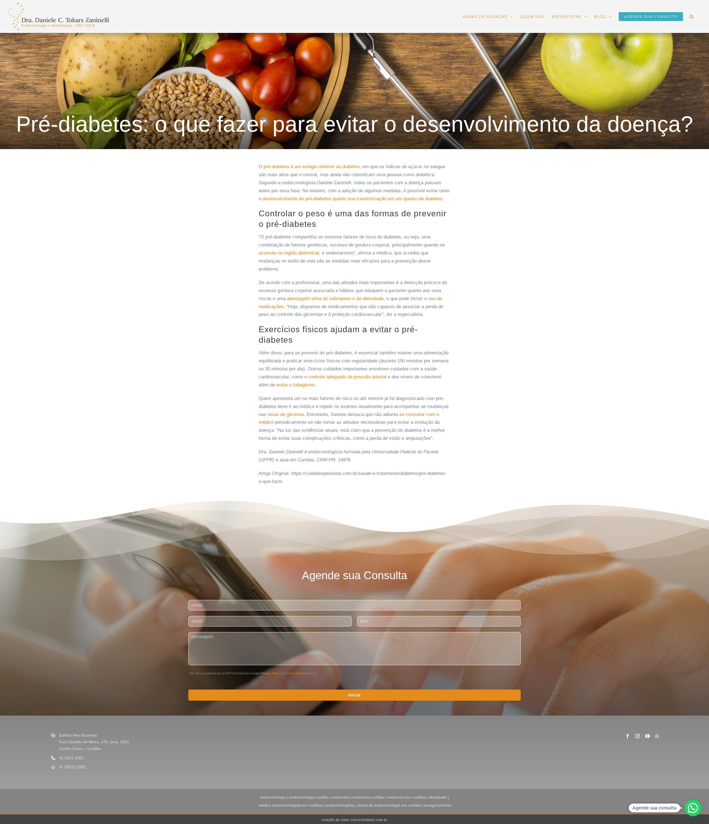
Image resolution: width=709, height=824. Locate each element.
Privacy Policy (269, 673)
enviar (354, 695)
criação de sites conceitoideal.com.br (354, 820)
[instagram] (637, 736)
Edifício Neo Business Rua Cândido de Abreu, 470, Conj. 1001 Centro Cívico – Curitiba (94, 742)
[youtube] (647, 736)
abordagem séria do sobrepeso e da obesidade (335, 298)
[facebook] (627, 736)
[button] (692, 16)
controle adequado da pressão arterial (347, 376)
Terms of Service (297, 673)
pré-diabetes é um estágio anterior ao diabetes (312, 166)
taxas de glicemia (286, 414)
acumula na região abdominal (289, 253)
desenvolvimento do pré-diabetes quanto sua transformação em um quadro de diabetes (353, 198)
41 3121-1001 (71, 758)
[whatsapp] (657, 736)
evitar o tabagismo (295, 385)
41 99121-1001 (72, 767)
